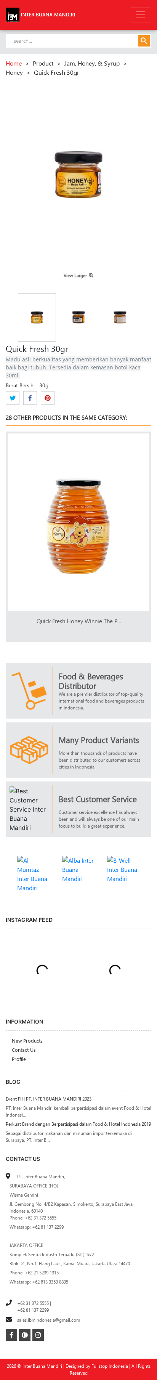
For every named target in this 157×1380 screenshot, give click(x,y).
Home (14, 63)
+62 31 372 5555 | (34, 1303)
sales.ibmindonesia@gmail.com (48, 1320)
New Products (27, 1040)
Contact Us (24, 1049)
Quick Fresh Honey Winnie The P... (79, 621)
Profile (19, 1059)
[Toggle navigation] (140, 14)
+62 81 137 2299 (33, 1310)
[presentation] (131, 418)
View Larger (75, 275)
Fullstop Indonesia (109, 1366)
